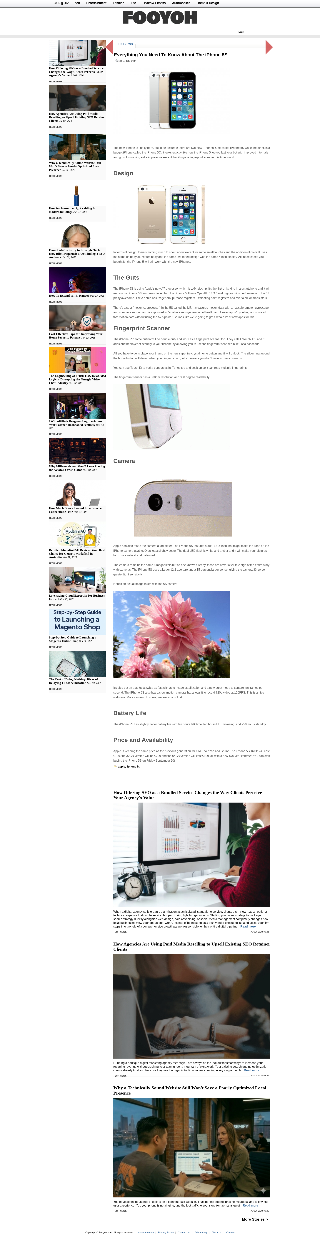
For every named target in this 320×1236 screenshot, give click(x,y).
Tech (76, 3)
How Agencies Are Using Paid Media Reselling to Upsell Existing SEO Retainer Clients (77, 117)
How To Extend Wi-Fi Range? (69, 295)
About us (216, 1232)
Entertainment (96, 3)
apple (121, 766)
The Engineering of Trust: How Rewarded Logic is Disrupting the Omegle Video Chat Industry (77, 379)
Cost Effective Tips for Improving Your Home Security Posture (76, 335)
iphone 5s (133, 766)
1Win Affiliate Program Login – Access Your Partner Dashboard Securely (75, 423)
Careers (230, 1232)
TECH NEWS (55, 81)
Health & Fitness (154, 3)
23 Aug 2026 (62, 3)
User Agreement (145, 1232)
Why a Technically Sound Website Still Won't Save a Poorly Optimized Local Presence (75, 166)
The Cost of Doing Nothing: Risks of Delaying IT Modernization (73, 681)
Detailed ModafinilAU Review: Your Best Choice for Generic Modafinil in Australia (77, 553)
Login (241, 32)
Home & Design (208, 3)
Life (133, 3)
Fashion (118, 3)
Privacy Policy (166, 1232)
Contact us (184, 1232)
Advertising (201, 1232)
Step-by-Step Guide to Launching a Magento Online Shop (72, 639)
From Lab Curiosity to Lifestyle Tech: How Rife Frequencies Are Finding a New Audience (77, 253)
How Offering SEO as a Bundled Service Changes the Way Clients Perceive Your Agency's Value (76, 72)
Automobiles (181, 3)
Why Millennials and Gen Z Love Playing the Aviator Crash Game (77, 468)
